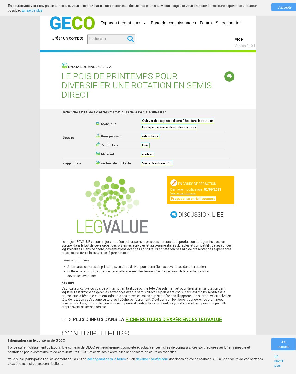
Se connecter (228, 22)
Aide (239, 39)
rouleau (147, 154)
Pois (145, 145)
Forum (206, 22)
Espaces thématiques (122, 22)
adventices (150, 136)
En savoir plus (32, 10)
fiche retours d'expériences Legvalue (174, 319)
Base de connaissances (173, 22)
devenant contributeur (152, 358)
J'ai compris (283, 344)
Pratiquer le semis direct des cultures (169, 127)
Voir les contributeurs (183, 193)
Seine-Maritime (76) (157, 163)
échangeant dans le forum (106, 358)
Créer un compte (67, 38)
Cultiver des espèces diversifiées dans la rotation (177, 121)
